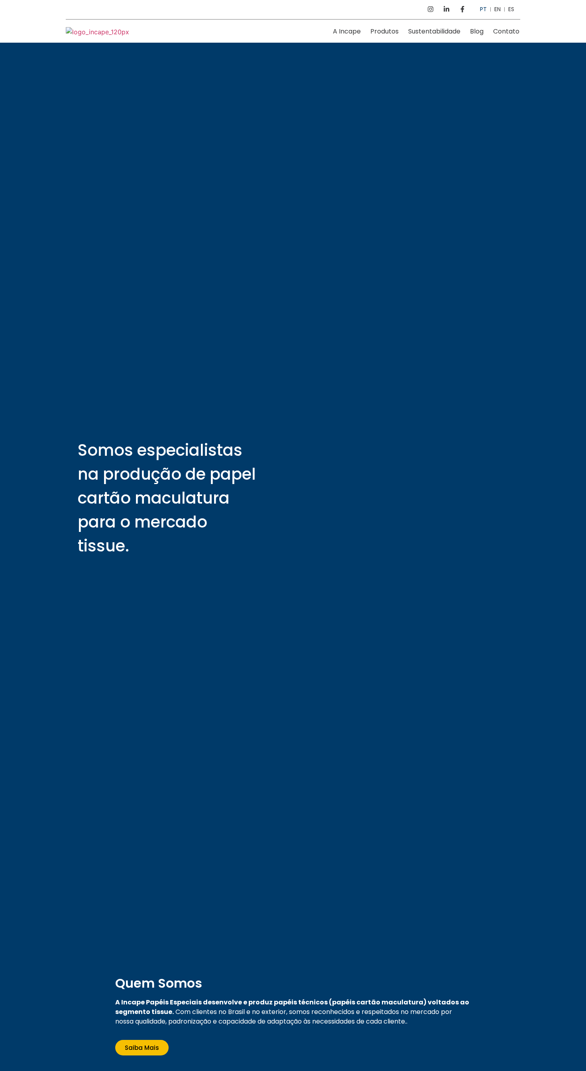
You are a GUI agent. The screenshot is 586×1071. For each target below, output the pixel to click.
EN (497, 9)
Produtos (384, 31)
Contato (506, 31)
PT (483, 9)
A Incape (347, 31)
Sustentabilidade (434, 31)
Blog (477, 31)
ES (511, 9)
